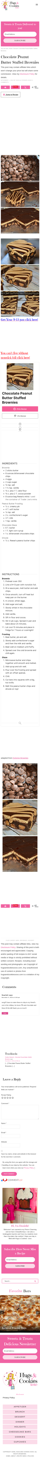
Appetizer (20, 1407)
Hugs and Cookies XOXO (10, 5)
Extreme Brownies (20, 758)
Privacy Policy (29, 1168)
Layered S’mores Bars (14, 1328)
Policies (31, 1456)
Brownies (23, 940)
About (13, 1456)
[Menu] (37, 4)
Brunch (20, 1412)
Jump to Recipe (11, 95)
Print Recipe (21, 409)
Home (8, 1456)
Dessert (31, 940)
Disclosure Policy (27, 74)
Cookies (20, 1437)
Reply (5, 1013)
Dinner (20, 1422)
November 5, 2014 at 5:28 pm (11, 997)
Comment (5, 1103)
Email (3, 1132)
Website (4, 1142)
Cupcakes (20, 1442)
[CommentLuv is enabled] (12, 1181)
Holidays (20, 1427)
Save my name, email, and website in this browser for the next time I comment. (18, 1155)
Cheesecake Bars (20, 1432)
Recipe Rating (6, 1095)
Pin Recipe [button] (21, 416)
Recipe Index (21, 1456)
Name (4, 1123)
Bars (17, 940)
